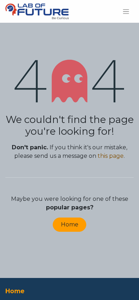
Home (69, 224)
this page (111, 155)
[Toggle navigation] (126, 11)
